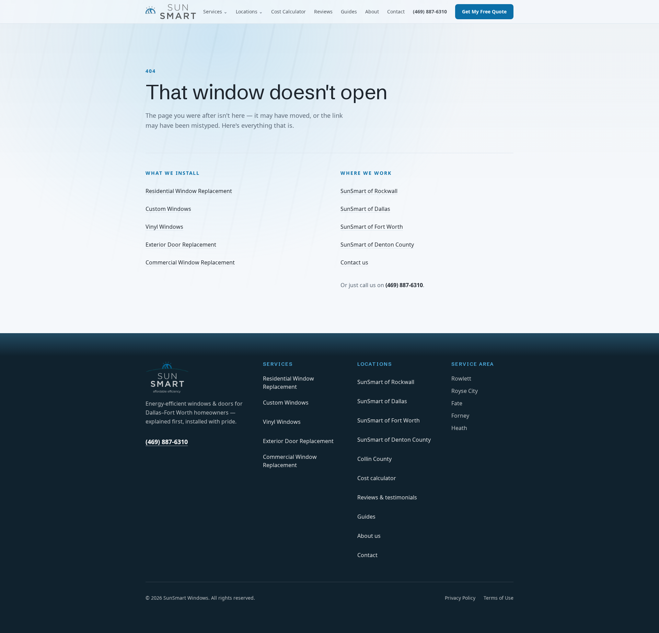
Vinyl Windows (164, 226)
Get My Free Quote (484, 11)
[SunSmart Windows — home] (171, 11)
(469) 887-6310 (430, 11)
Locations (249, 11)
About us (369, 536)
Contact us (354, 262)
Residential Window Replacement (189, 191)
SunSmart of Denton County (377, 244)
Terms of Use (498, 598)
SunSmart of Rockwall (368, 191)
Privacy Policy (460, 598)
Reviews (323, 11)
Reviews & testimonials (387, 497)
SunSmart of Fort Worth (371, 226)
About (372, 11)
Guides (349, 11)
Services (215, 11)
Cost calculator (376, 478)
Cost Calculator (288, 11)
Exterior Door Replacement (181, 244)
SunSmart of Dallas (365, 209)
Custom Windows (168, 209)
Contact (396, 11)
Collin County (374, 459)
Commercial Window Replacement (190, 262)
